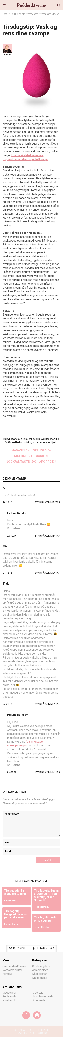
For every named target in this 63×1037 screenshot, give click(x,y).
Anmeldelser (40, 969)
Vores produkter (12, 969)
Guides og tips (18, 14)
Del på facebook (45, 948)
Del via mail (19, 948)
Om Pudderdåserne (14, 966)
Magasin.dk (20, 450)
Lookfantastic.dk (21, 461)
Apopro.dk (47, 461)
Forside (6, 14)
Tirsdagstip (33, 14)
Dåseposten (39, 973)
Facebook (26, 1015)
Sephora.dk (42, 450)
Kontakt (7, 973)
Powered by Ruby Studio (31, 1033)
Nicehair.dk (23, 456)
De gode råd (39, 977)
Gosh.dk (42, 456)
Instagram (37, 1015)
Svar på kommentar (47, 502)
